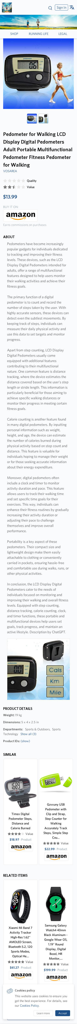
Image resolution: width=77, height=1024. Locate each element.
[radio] (5, 181)
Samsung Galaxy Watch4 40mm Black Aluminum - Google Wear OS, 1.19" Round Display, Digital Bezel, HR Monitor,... (56, 942)
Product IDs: (16, 741)
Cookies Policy (29, 1006)
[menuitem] (61, 7)
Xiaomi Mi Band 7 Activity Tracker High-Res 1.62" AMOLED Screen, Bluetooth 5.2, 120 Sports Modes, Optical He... (20, 942)
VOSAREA (10, 171)
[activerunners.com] (8, 7)
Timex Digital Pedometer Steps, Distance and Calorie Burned (20, 821)
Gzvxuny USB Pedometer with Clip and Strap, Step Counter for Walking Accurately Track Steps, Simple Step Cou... (55, 821)
